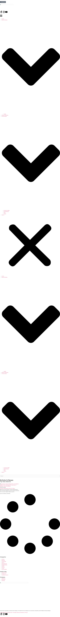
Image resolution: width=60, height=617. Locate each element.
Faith (4, 212)
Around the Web (6, 210)
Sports (3, 214)
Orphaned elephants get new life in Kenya (7, 488)
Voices (5, 213)
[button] (30, 245)
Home (3, 18)
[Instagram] (4, 12)
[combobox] (30, 476)
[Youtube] (6, 12)
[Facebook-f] (1, 12)
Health (5, 114)
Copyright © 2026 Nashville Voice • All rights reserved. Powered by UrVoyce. (14, 612)
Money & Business (5, 115)
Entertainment (6, 211)
